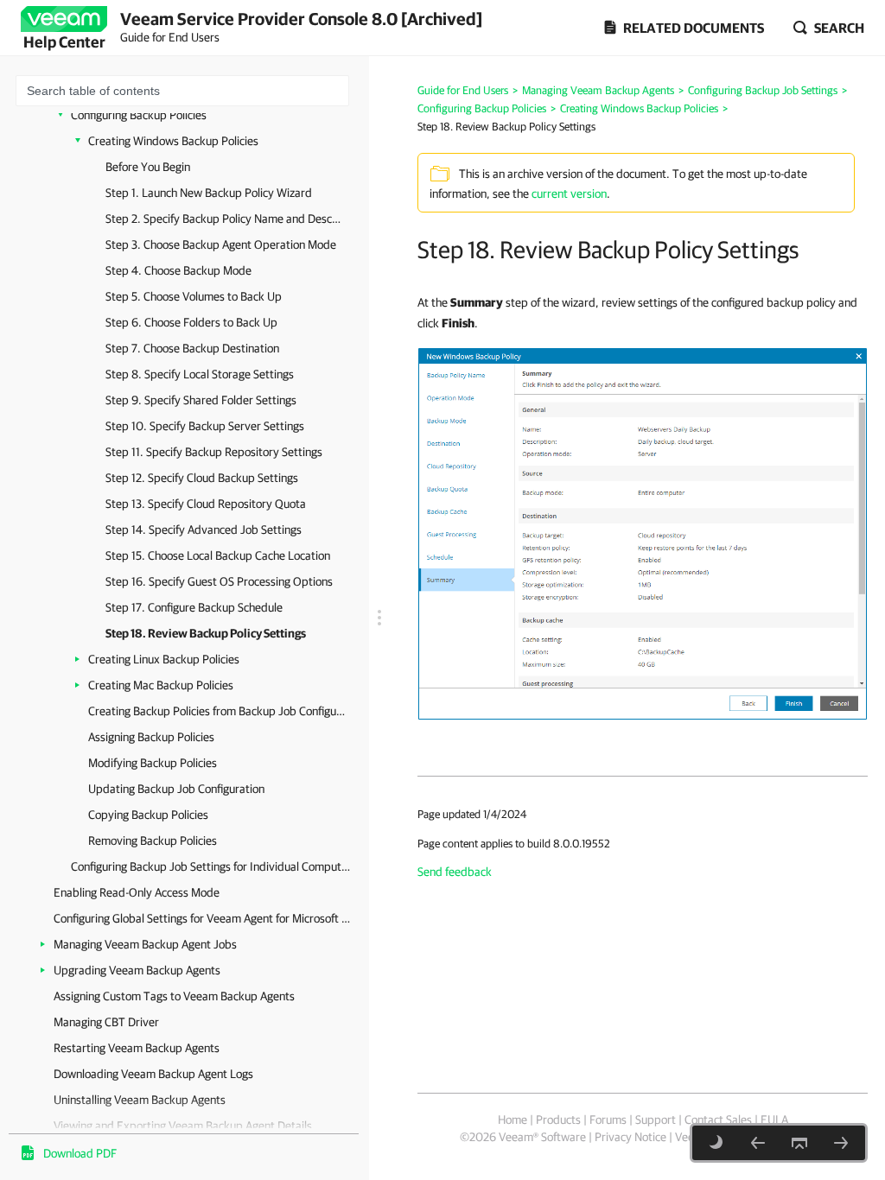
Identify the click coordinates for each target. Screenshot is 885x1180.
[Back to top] (799, 1142)
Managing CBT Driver (106, 1022)
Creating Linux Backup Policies (163, 659)
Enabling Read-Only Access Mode (137, 892)
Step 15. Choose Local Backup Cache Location (217, 555)
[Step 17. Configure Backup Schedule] (758, 1142)
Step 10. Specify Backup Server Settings (204, 426)
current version (569, 193)
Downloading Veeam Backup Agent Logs (153, 1074)
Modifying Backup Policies (152, 763)
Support (655, 1119)
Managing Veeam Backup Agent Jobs (145, 944)
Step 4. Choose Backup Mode (178, 270)
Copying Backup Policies (148, 815)
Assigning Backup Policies (151, 737)
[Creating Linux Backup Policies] (841, 1142)
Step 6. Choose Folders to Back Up (191, 322)
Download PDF (80, 1153)
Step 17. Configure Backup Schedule (194, 607)
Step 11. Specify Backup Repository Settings (213, 452)
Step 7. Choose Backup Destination (192, 348)
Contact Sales (718, 1119)
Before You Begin (147, 167)
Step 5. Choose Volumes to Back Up (193, 296)
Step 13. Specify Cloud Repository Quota (205, 504)
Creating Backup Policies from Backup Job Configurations (217, 711)
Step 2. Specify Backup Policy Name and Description (224, 218)
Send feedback (454, 872)
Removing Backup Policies (152, 840)
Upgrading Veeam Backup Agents (137, 970)
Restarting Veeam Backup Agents (137, 1048)
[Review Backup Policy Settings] (642, 533)
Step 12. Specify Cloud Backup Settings (201, 478)
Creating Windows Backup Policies (173, 141)
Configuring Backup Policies (139, 115)
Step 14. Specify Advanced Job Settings (203, 529)
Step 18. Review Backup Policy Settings (205, 633)
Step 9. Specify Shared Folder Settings (200, 400)
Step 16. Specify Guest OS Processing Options (219, 581)
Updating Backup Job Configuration (176, 789)
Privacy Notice (630, 1137)
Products (558, 1119)
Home (512, 1119)
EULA (774, 1119)
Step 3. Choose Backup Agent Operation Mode (220, 244)
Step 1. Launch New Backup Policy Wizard (208, 193)
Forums (608, 1119)
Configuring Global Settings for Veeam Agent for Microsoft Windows (205, 918)
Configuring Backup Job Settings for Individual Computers (211, 866)
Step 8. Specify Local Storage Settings (199, 374)
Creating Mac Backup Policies (160, 685)
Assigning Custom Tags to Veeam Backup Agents (174, 996)
